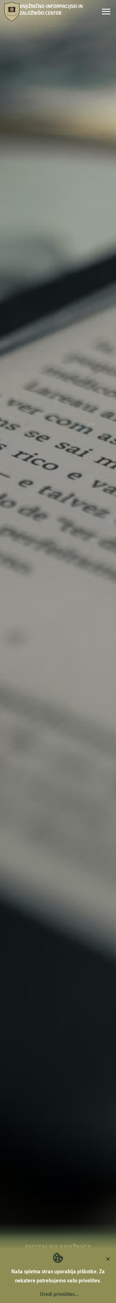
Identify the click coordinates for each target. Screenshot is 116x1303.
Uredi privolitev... (59, 1294)
